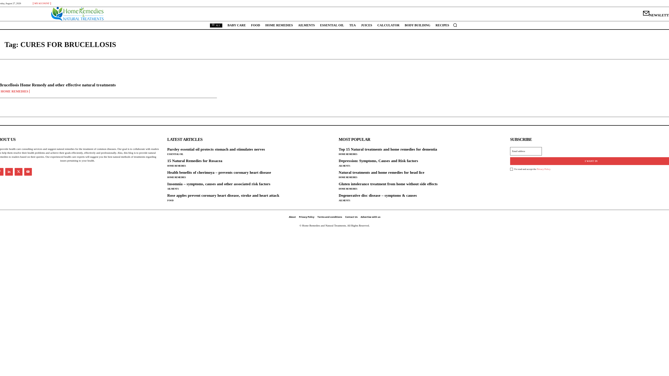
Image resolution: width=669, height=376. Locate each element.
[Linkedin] (9, 172)
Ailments (173, 188)
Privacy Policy (543, 169)
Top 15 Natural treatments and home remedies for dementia (388, 149)
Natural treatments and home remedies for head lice (381, 172)
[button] (455, 25)
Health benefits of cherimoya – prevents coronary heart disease (219, 172)
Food (170, 200)
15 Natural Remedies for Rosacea (194, 161)
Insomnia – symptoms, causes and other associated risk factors (218, 184)
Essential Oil (175, 154)
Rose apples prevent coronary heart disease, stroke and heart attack (223, 195)
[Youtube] (28, 172)
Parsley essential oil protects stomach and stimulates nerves (216, 149)
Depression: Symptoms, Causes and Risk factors (378, 161)
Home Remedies (176, 165)
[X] (18, 172)
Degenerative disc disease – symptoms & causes (378, 195)
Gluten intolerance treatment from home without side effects (388, 184)
